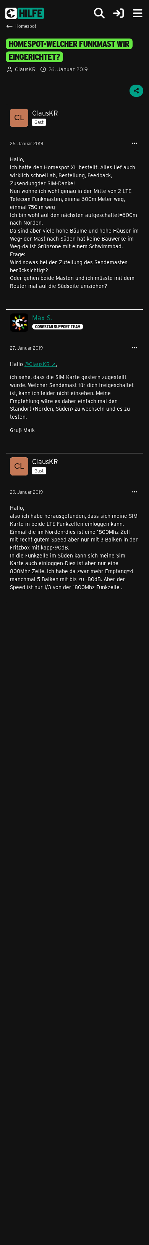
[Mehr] (134, 144)
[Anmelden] (118, 13)
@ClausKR (37, 364)
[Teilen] (136, 91)
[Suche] (99, 13)
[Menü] (137, 13)
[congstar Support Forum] (24, 13)
